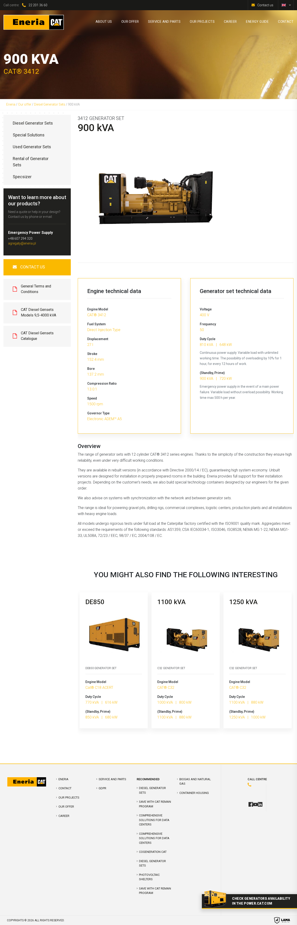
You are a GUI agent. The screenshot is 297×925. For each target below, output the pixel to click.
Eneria (10, 104)
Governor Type (98, 413)
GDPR (102, 788)
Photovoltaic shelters (149, 877)
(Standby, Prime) (212, 373)
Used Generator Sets (32, 146)
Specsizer (22, 176)
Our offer (24, 104)
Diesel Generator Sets (49, 104)
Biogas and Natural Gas (195, 781)
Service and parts (112, 779)
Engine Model (97, 309)
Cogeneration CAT (153, 852)
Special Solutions (29, 134)
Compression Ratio (102, 383)
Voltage (206, 309)
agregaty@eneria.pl (22, 243)
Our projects (68, 797)
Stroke (92, 354)
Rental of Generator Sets (30, 161)
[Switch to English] (284, 5)
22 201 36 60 (38, 5)
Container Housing (194, 793)
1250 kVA (243, 602)
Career (63, 816)
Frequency (208, 324)
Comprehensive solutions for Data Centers (154, 838)
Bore (91, 369)
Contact (64, 788)
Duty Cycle (207, 339)
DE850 (94, 602)
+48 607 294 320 (20, 238)
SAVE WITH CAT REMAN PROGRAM (155, 804)
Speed (92, 398)
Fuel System (96, 324)
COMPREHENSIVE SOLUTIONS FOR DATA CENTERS (154, 820)
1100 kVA (171, 602)
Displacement (97, 339)
